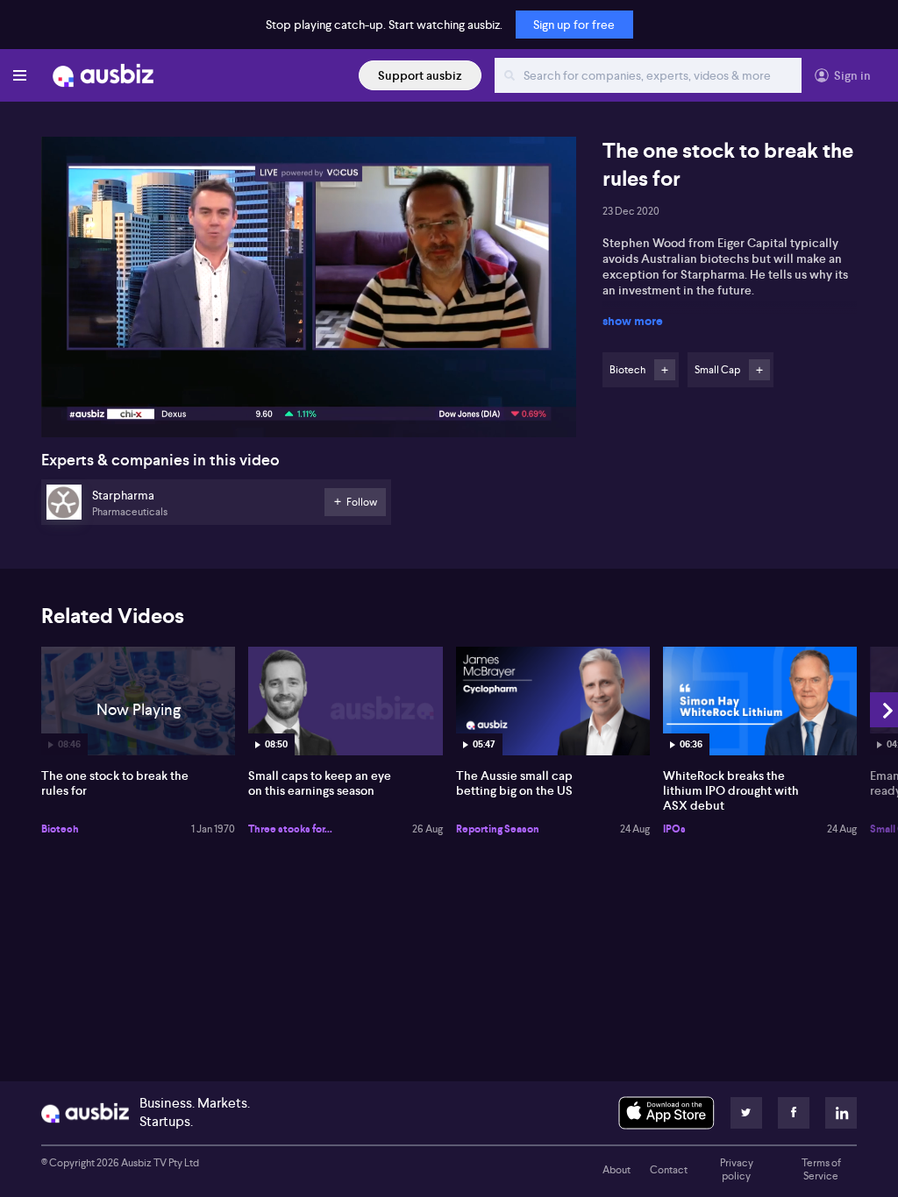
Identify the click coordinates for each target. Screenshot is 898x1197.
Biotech (60, 829)
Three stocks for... (290, 829)
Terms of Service (821, 1170)
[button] (314, 292)
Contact (669, 1170)
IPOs (674, 829)
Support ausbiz (420, 75)
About (616, 1170)
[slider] (308, 374)
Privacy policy (736, 1170)
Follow (664, 369)
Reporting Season (497, 829)
